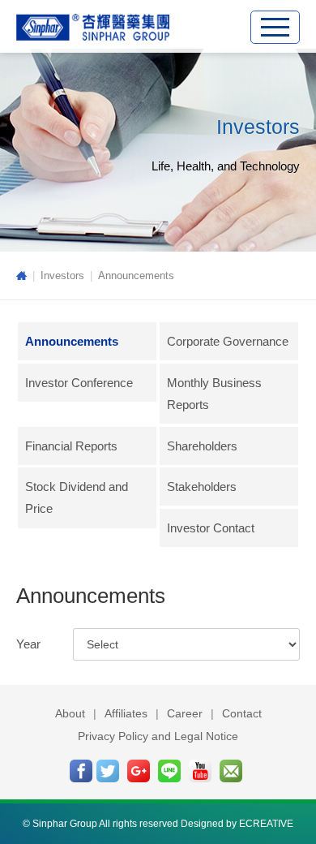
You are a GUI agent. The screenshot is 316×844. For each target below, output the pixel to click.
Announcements (136, 275)
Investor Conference (79, 383)
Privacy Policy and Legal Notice (158, 736)
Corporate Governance (227, 341)
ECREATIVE (266, 823)
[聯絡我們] (231, 771)
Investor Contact (210, 528)
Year (28, 644)
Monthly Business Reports (214, 393)
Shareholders (202, 446)
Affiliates (126, 713)
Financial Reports (71, 446)
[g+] (138, 771)
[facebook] (81, 771)
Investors (62, 275)
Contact (242, 713)
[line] (169, 771)
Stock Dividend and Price (76, 497)
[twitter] (107, 771)
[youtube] (200, 771)
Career (185, 713)
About (70, 713)
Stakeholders (202, 486)
